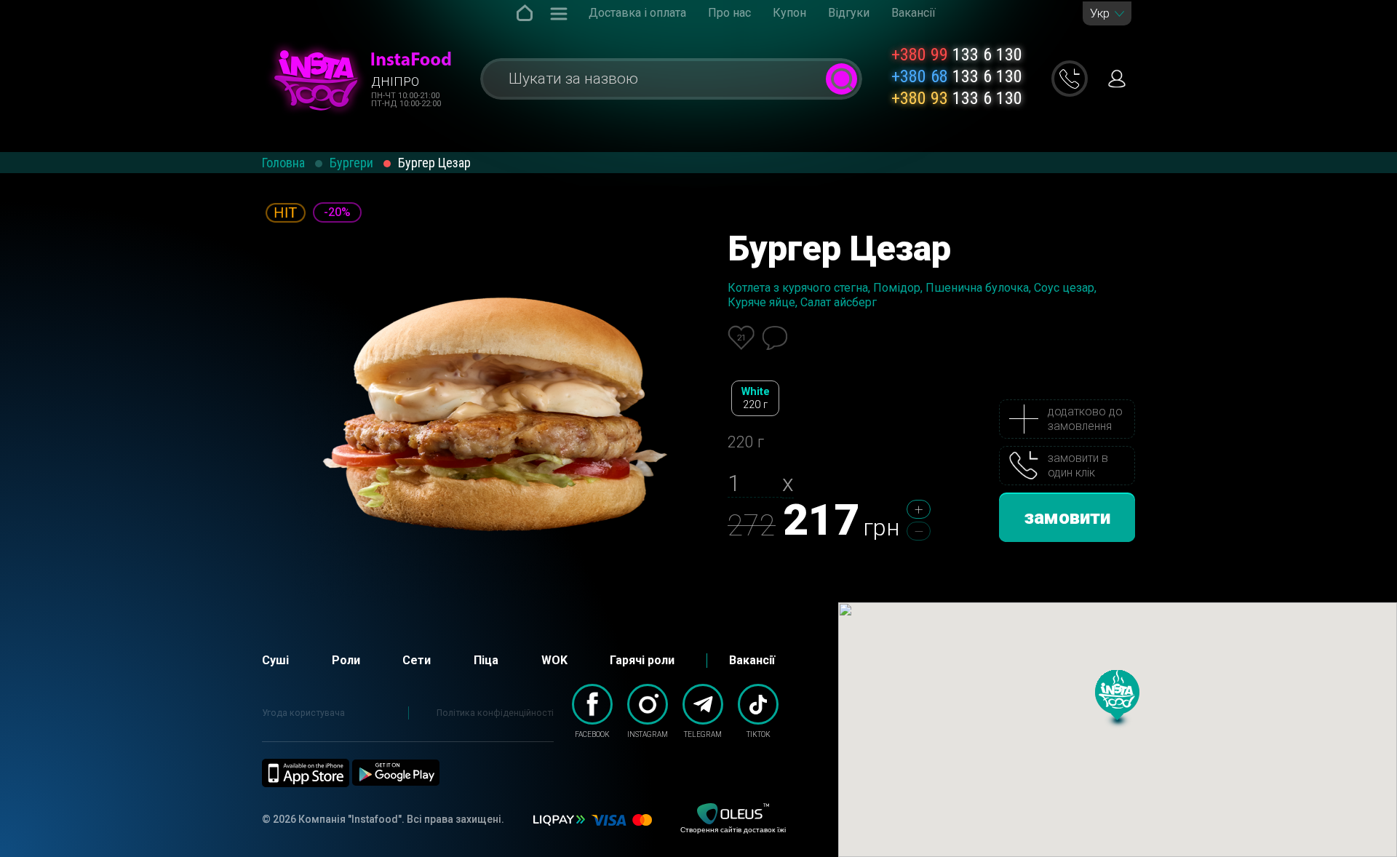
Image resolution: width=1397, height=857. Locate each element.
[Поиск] (841, 79)
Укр (1100, 13)
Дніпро (395, 81)
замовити (1067, 517)
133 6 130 (956, 54)
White (755, 398)
